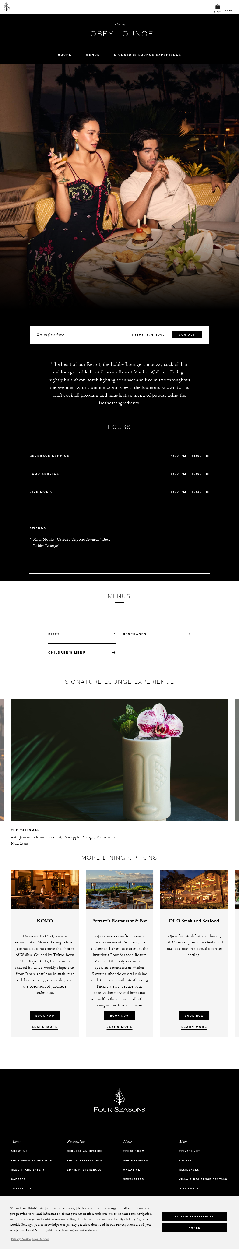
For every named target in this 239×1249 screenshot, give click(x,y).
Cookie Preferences (194, 1216)
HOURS (65, 54)
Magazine (131, 1169)
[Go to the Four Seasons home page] (7, 6)
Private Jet (189, 1151)
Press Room (133, 1151)
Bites (54, 634)
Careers (18, 1179)
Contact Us (21, 1188)
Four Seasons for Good (33, 1160)
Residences (189, 1169)
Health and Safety (28, 1169)
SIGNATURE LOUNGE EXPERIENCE (147, 54)
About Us (19, 1151)
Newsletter (133, 1179)
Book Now (44, 1015)
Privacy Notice (21, 1239)
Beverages (135, 634)
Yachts (185, 1160)
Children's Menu (67, 652)
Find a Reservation (84, 1160)
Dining (119, 24)
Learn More (45, 1027)
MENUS (93, 54)
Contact (187, 334)
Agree (194, 1227)
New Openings (135, 1160)
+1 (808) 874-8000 (147, 334)
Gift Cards (189, 1188)
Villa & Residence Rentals (203, 1179)
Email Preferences (84, 1169)
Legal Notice (40, 1239)
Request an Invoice (84, 1151)
